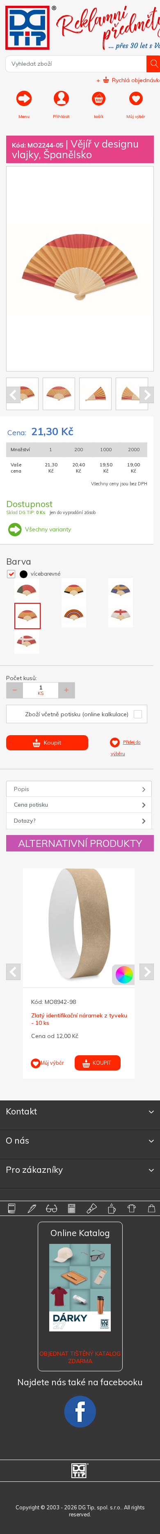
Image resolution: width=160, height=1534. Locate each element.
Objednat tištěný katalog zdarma (80, 1357)
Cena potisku (31, 804)
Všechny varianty (47, 529)
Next (146, 395)
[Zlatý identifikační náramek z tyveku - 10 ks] (79, 925)
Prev (13, 395)
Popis (21, 789)
